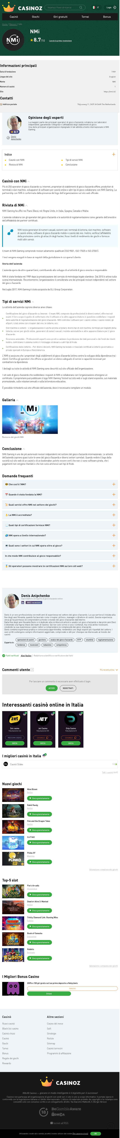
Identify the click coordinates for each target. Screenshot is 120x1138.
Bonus (107, 16)
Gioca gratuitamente (40, 798)
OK (95, 1133)
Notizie (50, 1038)
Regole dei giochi (10, 1058)
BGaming (30, 856)
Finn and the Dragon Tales (38, 821)
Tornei (85, 16)
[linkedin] (22, 602)
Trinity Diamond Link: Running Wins (42, 917)
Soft (49, 1028)
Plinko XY (31, 853)
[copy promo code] (47, 738)
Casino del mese (55, 1023)
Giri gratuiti (60, 16)
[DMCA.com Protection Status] (58, 1115)
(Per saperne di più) (80, 1133)
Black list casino (10, 1028)
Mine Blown (32, 789)
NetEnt (30, 792)
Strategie (51, 1033)
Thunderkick (32, 889)
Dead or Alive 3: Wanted (37, 901)
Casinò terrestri (54, 1048)
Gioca (14, 743)
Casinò (14, 16)
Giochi (35, 16)
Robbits (30, 949)
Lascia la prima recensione (60, 41)
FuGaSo (30, 920)
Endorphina (31, 936)
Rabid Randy (32, 805)
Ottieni (49, 993)
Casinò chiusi (8, 1033)
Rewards (6, 1063)
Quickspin (31, 952)
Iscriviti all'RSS (60, 1123)
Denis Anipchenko (15, 137)
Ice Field (31, 837)
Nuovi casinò (8, 1023)
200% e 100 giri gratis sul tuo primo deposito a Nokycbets (52, 983)
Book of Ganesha (34, 933)
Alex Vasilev (26, 656)
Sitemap (51, 1043)
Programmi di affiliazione (59, 1053)
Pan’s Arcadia (33, 886)
